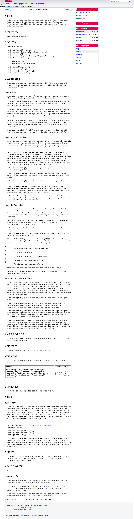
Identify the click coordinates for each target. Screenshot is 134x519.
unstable (79, 40)
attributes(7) (12, 362)
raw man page (81, 18)
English (79, 49)
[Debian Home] (2, 4)
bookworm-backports (83, 35)
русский (79, 63)
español (79, 52)
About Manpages (18, 4)
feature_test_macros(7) (45, 425)
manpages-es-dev (18, 6)
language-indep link (83, 12)
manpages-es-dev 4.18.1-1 (40, 505)
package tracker (82, 15)
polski (78, 60)
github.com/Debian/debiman (25, 515)
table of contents (83, 23)
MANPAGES (9, 0)
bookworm (9, 6)
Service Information (37, 4)
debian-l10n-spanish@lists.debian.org (38, 495)
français (79, 55)
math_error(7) (12, 470)
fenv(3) (8, 9)
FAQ (26, 4)
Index (8, 4)
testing (78, 37)
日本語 (78, 57)
